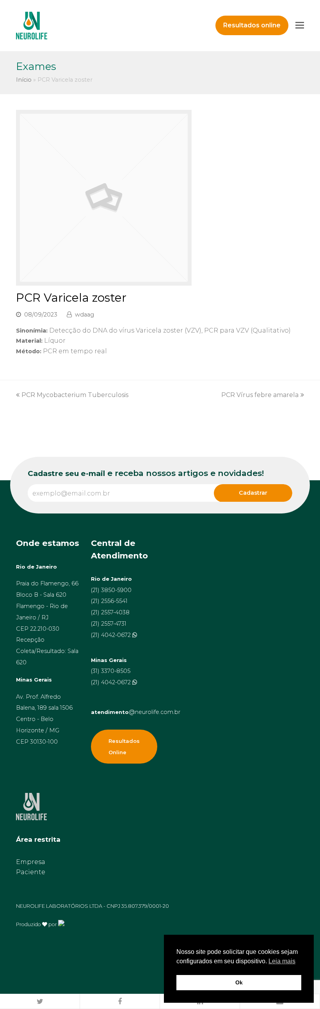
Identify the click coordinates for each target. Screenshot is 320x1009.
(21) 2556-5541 (109, 601)
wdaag (84, 314)
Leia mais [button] (281, 961)
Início (24, 79)
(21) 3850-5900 (111, 590)
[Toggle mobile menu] (299, 25)
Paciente (30, 872)
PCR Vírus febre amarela (260, 395)
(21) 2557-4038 (110, 612)
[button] (40, 1001)
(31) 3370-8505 (110, 670)
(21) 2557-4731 (108, 623)
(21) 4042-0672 (111, 635)
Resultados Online (124, 746)
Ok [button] (239, 982)
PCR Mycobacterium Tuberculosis (74, 395)
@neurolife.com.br (135, 712)
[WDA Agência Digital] (61, 924)
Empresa (30, 862)
